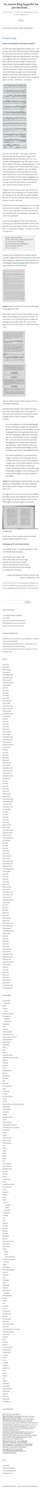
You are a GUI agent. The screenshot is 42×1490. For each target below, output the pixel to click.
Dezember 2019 (8, 830)
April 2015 (6, 975)
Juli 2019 (5, 843)
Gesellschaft (7, 1109)
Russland (6, 1326)
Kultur (4, 1200)
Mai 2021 (5, 786)
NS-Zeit (5, 1272)
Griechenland (7, 1122)
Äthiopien (7, 1003)
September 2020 (8, 807)
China (4, 1068)
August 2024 (6, 685)
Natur (4, 1249)
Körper (5, 1194)
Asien (4, 1047)
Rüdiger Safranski (10, 1447)
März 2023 (6, 729)
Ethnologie (6, 1076)
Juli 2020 (5, 812)
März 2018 (6, 884)
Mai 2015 (5, 972)
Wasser (5, 1394)
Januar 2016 (6, 951)
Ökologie (5, 1275)
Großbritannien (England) (11, 1127)
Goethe (6, 1426)
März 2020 (6, 822)
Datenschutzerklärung (9, 1486)
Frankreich (6, 1091)
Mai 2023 (5, 724)
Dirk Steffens (20, 1422)
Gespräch (6, 1112)
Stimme (5, 1344)
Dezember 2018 (8, 861)
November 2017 (8, 894)
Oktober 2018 (7, 866)
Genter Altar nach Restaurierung (13, 1104)
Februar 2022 (7, 763)
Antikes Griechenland (10, 1037)
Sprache (5, 1342)
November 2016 (8, 926)
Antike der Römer (8, 1034)
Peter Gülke (7, 1437)
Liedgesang (6, 1213)
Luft (4, 1218)
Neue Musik (6, 1267)
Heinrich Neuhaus (18, 263)
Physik (5, 1298)
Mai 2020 (5, 817)
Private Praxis (9, 38)
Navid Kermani (9, 1435)
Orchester (6, 1280)
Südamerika (7, 1350)
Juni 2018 (5, 876)
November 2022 (8, 739)
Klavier (5, 1176)
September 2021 (8, 776)
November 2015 (8, 957)
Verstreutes (8, 1021)
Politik (4, 1301)
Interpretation (7, 1143)
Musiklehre (6, 1244)
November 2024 (8, 677)
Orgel (4, 1282)
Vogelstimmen (7, 1388)
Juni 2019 (5, 845)
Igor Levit (18, 1428)
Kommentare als (9, 1470)
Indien (5, 1135)
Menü (21, 20)
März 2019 (6, 853)
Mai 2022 (5, 755)
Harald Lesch (31, 1427)
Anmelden (6, 1465)
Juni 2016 (5, 938)
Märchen (5, 1226)
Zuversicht (6, 618)
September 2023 (8, 713)
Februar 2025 (7, 669)
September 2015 (8, 962)
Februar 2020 (7, 825)
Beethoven (17, 1414)
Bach (10, 1414)
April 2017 (6, 913)
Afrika (4, 1006)
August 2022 (6, 747)
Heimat (6, 1251)
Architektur (6, 1044)
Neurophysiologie (8, 1269)
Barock (5, 1052)
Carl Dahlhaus (28, 1419)
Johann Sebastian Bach (13, 1431)
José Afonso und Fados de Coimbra (14, 620)
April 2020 (6, 819)
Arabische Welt (7, 1039)
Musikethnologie (8, 1241)
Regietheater (7, 1313)
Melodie (5, 1233)
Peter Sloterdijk (17, 1437)
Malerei (5, 1223)
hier (21, 200)
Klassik (5, 1174)
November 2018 (8, 863)
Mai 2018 (5, 879)
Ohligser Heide (30, 1435)
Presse (5, 1308)
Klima (4, 1182)
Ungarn (5, 1376)
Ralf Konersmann (8, 1439)
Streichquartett (7, 1347)
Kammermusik (7, 1169)
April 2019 (6, 851)
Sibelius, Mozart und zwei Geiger (13, 626)
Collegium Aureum (11, 1421)
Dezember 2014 (8, 985)
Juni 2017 (5, 907)
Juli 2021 (5, 781)
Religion (5, 1316)
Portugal (5, 1306)
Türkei (5, 1373)
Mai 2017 (5, 910)
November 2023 (8, 708)
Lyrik (4, 1220)
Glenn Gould (34, 1424)
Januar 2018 (6, 889)
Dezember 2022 (8, 737)
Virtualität (6, 1383)
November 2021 (8, 770)
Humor (5, 1132)
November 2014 (8, 988)
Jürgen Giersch (7, 1166)
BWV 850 (31, 585)
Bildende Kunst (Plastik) (10, 1057)
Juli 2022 (5, 750)
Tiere (4, 1370)
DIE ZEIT (13, 1423)
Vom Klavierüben (32, 588)
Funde (5, 1099)
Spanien (5, 1337)
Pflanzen (6, 1288)
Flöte (4, 1088)
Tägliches (7, 1019)
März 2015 (6, 977)
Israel (4, 1153)
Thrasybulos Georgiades (11, 1451)
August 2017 (6, 902)
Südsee (5, 1355)
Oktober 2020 (7, 804)
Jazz (4, 1161)
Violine (5, 1381)
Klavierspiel (6, 1179)
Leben (6, 1254)
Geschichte (6, 1107)
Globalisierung (7, 1117)
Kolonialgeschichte (9, 1184)
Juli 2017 (5, 905)
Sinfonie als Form (8, 1332)
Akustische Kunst (8, 1013)
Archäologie (6, 1042)
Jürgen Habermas (8, 1433)
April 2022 (6, 757)
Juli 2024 (5, 688)
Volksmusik (6, 1391)
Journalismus (7, 1163)
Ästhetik (6, 1293)
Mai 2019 (5, 848)
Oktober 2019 (7, 835)
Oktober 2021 (7, 773)
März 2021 (6, 791)
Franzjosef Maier (24, 1425)
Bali (4, 1050)
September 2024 (8, 682)
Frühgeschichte (7, 1096)
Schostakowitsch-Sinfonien (11, 1329)
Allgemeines (7, 1016)
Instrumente (7, 1140)
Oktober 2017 (7, 897)
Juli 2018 (5, 874)
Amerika (5, 1029)
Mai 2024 (5, 693)
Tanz (4, 1360)
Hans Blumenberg (18, 1426)
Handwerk (6, 1130)
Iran (4, 1145)
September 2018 (8, 869)
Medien (5, 1228)
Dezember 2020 (8, 799)
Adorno (6, 1414)
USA (4, 1378)
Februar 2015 (7, 980)
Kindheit (5, 1171)
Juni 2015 (5, 969)
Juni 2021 (5, 783)
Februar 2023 (7, 732)
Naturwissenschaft (9, 1259)
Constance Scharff (25, 1421)
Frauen (5, 1094)
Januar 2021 (6, 796)
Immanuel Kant (28, 1428)
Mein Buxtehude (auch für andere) (14, 623)
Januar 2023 (6, 734)
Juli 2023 (5, 719)
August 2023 (6, 716)
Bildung (5, 1060)
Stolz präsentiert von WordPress (28, 1486)
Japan (4, 1158)
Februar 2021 (7, 794)
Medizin (5, 1231)
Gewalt (5, 1114)
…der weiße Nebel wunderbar (12, 615)
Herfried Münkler (9, 1428)
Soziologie (6, 1334)
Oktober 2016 (7, 928)
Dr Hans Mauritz (32, 1422)
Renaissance (7, 1319)
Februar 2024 (7, 701)
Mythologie (6, 1246)
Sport (5, 1011)
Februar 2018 (7, 887)
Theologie (6, 1368)
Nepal (4, 1264)
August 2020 (6, 809)
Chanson (6, 1065)
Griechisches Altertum (10, 1125)
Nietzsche (20, 1435)
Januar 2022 (6, 765)
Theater (5, 1365)
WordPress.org (7, 1473)
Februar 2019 (7, 856)
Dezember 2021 (8, 768)
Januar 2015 (6, 982)
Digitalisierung (7, 1070)
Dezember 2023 (8, 706)
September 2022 (8, 744)
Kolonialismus (7, 1187)
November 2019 (8, 832)
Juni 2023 (5, 721)
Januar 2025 (6, 672)
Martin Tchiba (18, 1433)
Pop (4, 1303)
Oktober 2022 (7, 742)
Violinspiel (22, 1451)
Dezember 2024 (8, 675)
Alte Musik (6, 1024)
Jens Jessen (16, 1430)
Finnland (5, 1083)
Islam (4, 1151)
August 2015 (6, 964)
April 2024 (6, 695)
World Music (7, 1401)
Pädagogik (6, 1285)
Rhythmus (6, 1321)
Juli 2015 (5, 967)
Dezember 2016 (8, 923)
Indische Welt (7, 1138)
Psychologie (6, 1311)
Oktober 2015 (7, 959)
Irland (4, 1148)
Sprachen (7, 1210)
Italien (5, 1156)
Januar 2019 (6, 858)
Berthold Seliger (12, 1416)
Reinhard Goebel (15, 1441)
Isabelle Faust (7, 1430)
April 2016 (6, 944)
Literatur (8, 1205)
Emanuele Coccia (10, 1424)
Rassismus (18, 1438)
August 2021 (6, 778)
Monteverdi (27, 1433)
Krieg (4, 1197)
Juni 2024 (5, 690)
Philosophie (6, 1290)
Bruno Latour (28, 1416)
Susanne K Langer (13, 1449)
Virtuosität (6, 1386)
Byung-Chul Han (12, 1418)
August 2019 (6, 840)
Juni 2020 (5, 814)
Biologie (6, 1262)
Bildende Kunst (7, 1055)
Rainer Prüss (27, 1437)
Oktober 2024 (7, 680)
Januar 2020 (6, 827)
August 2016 (6, 933)
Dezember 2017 (8, 892)
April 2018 (6, 882)
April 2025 (6, 664)
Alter (4, 1026)
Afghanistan (7, 1001)
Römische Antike (8, 1324)
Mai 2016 (5, 941)
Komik (5, 1189)
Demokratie (6, 1423)
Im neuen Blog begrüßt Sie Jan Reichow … (21, 6)
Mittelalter (6, 1236)
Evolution (6, 1078)
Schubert (22, 1446)
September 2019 (8, 838)
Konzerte (6, 1192)
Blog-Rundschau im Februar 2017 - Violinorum (17, 638)
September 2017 (8, 900)
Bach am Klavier (22, 585)
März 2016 (6, 946)
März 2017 (6, 915)
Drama (5, 1073)
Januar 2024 (6, 703)
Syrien (5, 1357)
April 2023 (6, 726)
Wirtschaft (6, 1399)
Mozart (5, 1238)
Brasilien (5, 1063)
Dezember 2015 (8, 954)
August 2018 (6, 871)
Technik (5, 1363)
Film (4, 1081)
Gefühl (5, 1101)
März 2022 (6, 760)
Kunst (6, 1202)
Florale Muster (7, 1086)
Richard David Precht (18, 1444)
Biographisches (10, 1257)
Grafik (5, 1119)
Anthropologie (7, 1032)
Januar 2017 (6, 920)
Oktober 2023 (7, 711)
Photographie (7, 1295)
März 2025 (6, 667)
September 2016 (8, 931)
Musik (33, 583)
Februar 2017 (7, 918)
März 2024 (6, 698)
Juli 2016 (5, 936)
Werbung (6, 1396)
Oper (4, 1277)
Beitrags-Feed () (9, 1468)
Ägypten (5, 1008)
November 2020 (8, 801)
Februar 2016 (7, 949)
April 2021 (6, 788)
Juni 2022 (5, 752)
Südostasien (7, 1352)
